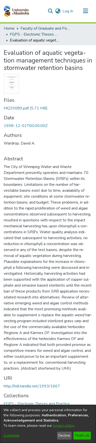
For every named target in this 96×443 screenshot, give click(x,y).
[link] (26, 108)
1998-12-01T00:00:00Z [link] (26, 125)
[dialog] (48, 424)
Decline (64, 435)
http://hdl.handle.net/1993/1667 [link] (32, 386)
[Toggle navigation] (85, 11)
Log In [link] (68, 11)
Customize (11, 435)
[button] (16, 11)
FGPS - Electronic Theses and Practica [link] (34, 34)
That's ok (82, 435)
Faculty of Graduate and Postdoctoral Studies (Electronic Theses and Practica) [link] (45, 28)
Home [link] (9, 28)
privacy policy (63, 425)
